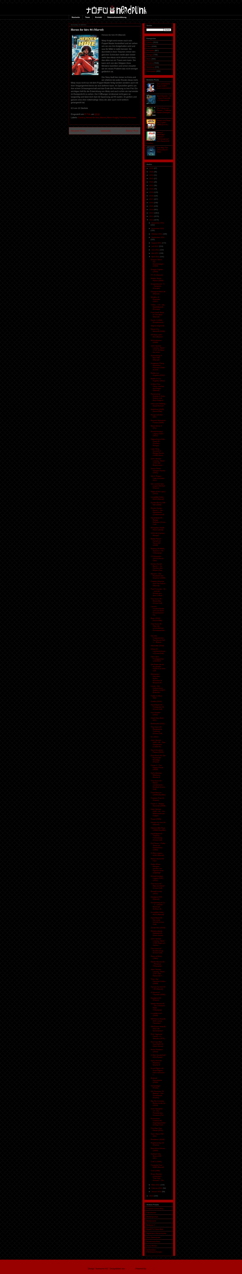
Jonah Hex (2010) (158, 928)
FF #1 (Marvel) (157, 275)
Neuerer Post (78, 130)
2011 (151, 220)
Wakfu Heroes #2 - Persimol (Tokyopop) (158, 964)
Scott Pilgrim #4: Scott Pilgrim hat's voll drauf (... (157, 1071)
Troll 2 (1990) (156, 1162)
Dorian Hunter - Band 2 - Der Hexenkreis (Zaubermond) (157, 511)
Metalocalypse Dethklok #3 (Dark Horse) (157, 933)
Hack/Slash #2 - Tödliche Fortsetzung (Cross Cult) (157, 837)
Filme (148, 46)
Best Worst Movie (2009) (158, 1149)
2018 (151, 196)
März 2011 (155, 1185)
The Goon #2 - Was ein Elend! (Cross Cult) (158, 886)
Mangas (149, 55)
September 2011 (158, 237)
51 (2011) (155, 737)
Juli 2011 (155, 246)
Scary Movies (151, 1246)
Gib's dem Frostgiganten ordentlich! (157, 659)
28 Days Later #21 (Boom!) (157, 336)
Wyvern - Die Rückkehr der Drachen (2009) (158, 576)
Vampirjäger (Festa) (155, 1087)
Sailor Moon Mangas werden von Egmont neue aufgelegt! (157, 868)
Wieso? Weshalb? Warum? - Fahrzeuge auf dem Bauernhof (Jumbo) (157, 138)
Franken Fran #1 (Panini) (157, 799)
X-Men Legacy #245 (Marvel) (157, 854)
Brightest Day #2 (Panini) (157, 1144)
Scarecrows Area (153, 1242)
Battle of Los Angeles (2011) (158, 380)
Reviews (132, 117)
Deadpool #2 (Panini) (156, 999)
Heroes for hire (92, 117)
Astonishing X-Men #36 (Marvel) (156, 358)
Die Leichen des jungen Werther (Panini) (158, 486)
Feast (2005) (156, 819)
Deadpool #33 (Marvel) (156, 898)
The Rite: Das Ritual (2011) (157, 1129)
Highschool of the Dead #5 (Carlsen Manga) (158, 442)
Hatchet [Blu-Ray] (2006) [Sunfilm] (158, 829)
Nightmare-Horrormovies (156, 1233)
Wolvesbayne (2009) (156, 341)
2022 (151, 182)
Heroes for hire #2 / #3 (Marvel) (158, 988)
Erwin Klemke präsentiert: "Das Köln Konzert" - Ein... (158, 1177)
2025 (151, 172)
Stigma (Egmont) (157, 326)
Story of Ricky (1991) (156, 957)
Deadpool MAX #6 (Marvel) (158, 293)
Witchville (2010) (157, 646)
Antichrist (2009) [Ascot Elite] (157, 410)
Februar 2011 (157, 1188)
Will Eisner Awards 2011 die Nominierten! (158, 1028)
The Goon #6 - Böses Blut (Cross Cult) (157, 601)
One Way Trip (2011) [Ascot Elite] (162, 150)
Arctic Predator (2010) (157, 1051)
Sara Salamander (153, 1237)
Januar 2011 (156, 1192)
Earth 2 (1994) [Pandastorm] (157, 321)
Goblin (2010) (156, 701)
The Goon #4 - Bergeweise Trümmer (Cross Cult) (157, 730)
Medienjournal (152, 1217)
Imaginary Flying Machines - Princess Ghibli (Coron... (158, 366)
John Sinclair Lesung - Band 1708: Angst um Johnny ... (158, 942)
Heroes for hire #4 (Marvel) (158, 823)
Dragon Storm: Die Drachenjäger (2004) (157, 263)
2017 (151, 199)
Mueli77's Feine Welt (154, 1229)
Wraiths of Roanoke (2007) (155, 299)
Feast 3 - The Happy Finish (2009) (157, 767)
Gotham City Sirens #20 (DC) (156, 1156)
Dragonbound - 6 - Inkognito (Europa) (157, 286)
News (148, 59)
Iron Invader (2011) (156, 713)
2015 (151, 206)
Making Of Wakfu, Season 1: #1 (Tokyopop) (158, 551)
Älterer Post (132, 130)
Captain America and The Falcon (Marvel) (158, 583)
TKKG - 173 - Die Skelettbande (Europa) (158, 307)
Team (87, 17)
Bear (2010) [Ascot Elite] (156, 619)
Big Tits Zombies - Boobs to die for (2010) (158, 1103)
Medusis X (150, 1225)
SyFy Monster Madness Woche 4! (156, 775)
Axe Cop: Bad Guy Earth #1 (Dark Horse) (157, 1044)
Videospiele (151, 71)
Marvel (103, 117)
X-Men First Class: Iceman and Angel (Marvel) (157, 387)
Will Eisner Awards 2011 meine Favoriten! (158, 1021)
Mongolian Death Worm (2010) (157, 529)
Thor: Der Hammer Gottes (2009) (158, 981)
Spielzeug (150, 67)
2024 (151, 175)
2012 (151, 216)
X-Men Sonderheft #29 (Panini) (158, 1056)
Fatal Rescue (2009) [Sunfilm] (158, 794)
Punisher (123, 117)
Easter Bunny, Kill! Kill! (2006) (158, 504)
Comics (81, 117)
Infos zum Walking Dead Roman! (158, 405)
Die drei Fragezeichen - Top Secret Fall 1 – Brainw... (158, 639)
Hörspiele (150, 50)
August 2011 (156, 243)
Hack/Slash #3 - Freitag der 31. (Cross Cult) (158, 707)
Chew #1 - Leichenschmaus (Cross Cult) (158, 651)
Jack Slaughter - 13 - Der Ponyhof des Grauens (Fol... (158, 1112)
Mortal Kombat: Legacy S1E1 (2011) (157, 878)
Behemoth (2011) (158, 724)
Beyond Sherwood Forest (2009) (158, 421)
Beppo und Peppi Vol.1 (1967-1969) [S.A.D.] (164, 122)
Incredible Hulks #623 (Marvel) (157, 913)
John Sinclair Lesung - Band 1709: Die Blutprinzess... (157, 462)
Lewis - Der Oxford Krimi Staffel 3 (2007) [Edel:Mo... (158, 689)
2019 (151, 192)
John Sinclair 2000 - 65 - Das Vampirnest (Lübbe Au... (158, 743)
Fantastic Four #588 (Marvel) (157, 1166)
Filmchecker (151, 1213)
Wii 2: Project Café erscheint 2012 (157, 478)
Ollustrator (129, 1269)
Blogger (150, 1269)
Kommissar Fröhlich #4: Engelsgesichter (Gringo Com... (158, 1122)
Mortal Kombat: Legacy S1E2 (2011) (157, 433)
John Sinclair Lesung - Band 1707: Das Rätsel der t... (157, 972)
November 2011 (157, 228)
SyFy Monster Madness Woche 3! (156, 1063)
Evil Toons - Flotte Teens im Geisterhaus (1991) (158, 846)
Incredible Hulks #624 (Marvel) (157, 498)
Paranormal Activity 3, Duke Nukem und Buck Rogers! (158, 397)
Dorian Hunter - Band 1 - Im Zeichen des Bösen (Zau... (157, 567)
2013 (151, 213)
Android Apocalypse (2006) (156, 1080)
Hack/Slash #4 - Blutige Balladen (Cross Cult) (158, 521)
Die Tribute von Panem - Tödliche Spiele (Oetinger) (164, 110)
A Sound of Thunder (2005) (158, 993)
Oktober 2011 (157, 234)
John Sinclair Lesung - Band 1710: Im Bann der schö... (157, 349)
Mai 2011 (155, 253)
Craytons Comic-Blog (154, 1209)
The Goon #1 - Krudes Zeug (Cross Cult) (157, 951)
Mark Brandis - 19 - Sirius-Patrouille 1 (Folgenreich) (164, 98)
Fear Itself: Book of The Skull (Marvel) (157, 314)
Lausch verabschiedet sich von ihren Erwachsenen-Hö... (157, 610)
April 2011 (155, 257)
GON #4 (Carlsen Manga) (158, 534)
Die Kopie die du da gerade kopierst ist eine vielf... (158, 667)
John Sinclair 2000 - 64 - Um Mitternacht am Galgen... (158, 812)
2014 (151, 209)
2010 (151, 1196)
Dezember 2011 (157, 223)
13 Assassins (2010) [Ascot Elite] (157, 558)
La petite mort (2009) (156, 1014)
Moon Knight (112, 117)
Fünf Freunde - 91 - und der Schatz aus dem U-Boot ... (158, 592)
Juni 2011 (155, 250)
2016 (151, 203)
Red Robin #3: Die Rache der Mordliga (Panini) (158, 759)
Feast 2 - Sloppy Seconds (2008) (158, 805)
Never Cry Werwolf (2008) (158, 330)
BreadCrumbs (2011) (156, 892)
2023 (151, 179)
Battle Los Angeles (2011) (158, 374)
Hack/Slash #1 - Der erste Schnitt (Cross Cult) (157, 921)
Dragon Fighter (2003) (157, 270)
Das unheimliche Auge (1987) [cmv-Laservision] (164, 86)
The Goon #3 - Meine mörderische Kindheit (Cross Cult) (158, 785)
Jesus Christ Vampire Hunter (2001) (158, 470)
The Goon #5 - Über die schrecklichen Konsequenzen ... (158, 628)
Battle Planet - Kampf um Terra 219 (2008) (156, 542)
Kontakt (98, 17)
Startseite (76, 17)
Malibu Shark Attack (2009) (157, 279)
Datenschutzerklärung (116, 17)
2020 (151, 189)
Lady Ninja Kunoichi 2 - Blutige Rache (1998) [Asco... (157, 452)
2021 (151, 185)
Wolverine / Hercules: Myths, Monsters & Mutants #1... (157, 678)
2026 (151, 168)
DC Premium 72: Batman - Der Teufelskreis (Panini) (157, 1094)
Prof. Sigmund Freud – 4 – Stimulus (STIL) (158, 1036)
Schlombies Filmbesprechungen (154, 1251)
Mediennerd (151, 1221)
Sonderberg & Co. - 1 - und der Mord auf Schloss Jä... (158, 906)
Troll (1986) (155, 1171)
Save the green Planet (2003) (157, 751)
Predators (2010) (157, 1139)
